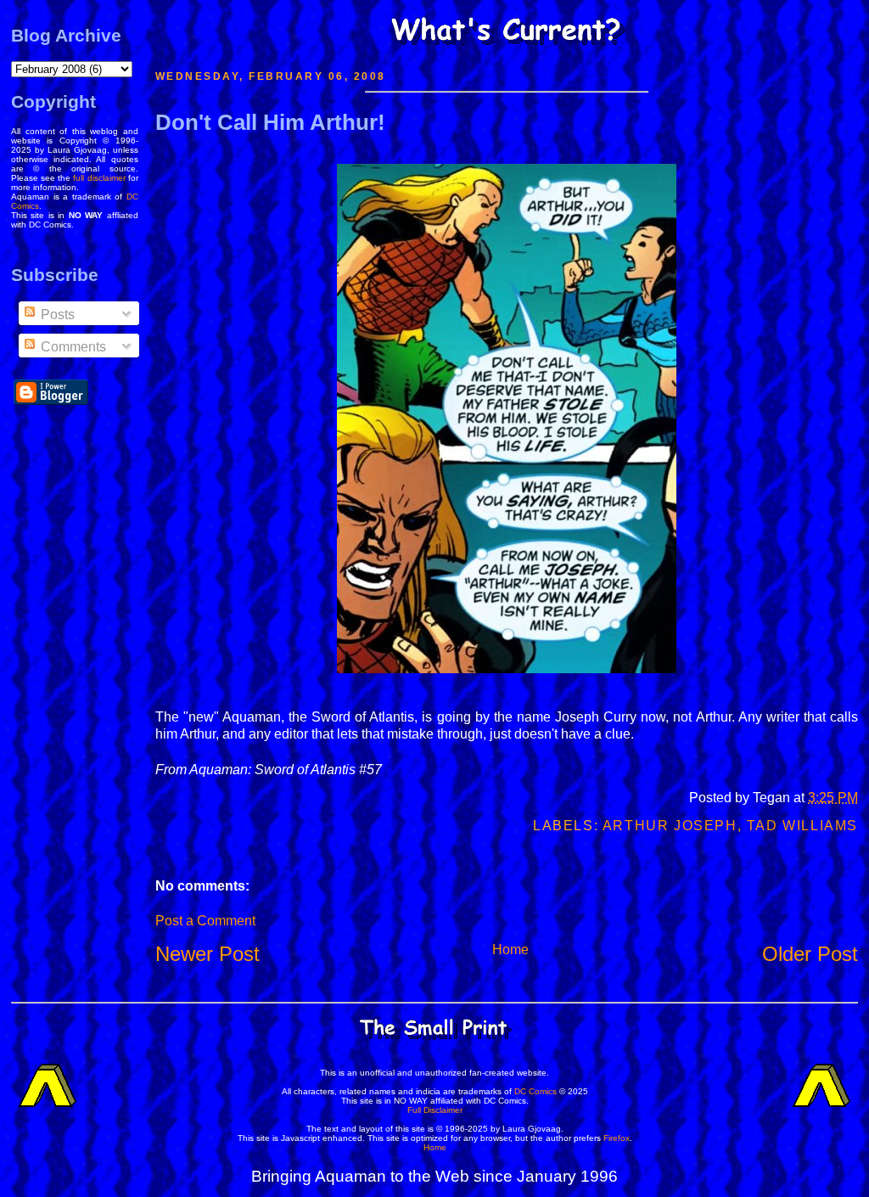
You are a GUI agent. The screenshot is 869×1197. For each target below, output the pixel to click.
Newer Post (207, 953)
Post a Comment (205, 920)
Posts (56, 314)
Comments (71, 347)
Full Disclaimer (435, 1110)
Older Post (810, 953)
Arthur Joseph (670, 825)
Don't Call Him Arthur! (270, 122)
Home (510, 949)
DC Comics (535, 1091)
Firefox (616, 1138)
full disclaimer (99, 178)
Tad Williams (802, 825)
